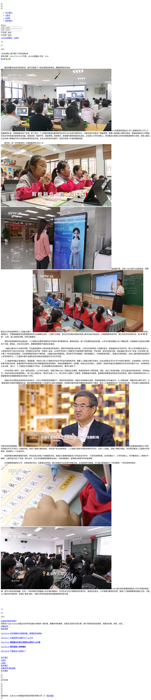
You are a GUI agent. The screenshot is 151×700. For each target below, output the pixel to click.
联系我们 (4, 666)
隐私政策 (11, 668)
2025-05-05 (20, 642)
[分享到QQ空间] (4, 59)
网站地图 (50, 696)
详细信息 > (5, 626)
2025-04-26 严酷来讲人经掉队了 (13, 651)
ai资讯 (3, 660)
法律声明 (4, 668)
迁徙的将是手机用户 (9, 621)
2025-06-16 (13, 647)
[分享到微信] (9, 59)
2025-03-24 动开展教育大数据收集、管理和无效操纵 (21, 633)
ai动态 (16, 38)
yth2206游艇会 (6, 38)
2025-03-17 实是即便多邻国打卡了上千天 (17, 638)
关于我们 (4, 658)
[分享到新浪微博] (7, 59)
